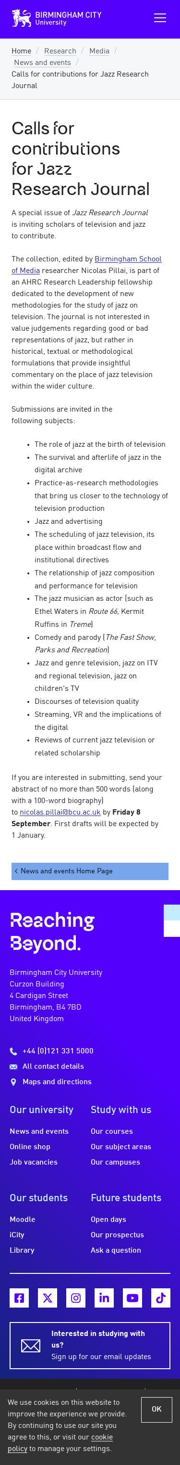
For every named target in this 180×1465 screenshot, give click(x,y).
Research (60, 51)
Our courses (112, 1132)
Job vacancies (34, 1163)
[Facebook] (19, 1298)
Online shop (30, 1147)
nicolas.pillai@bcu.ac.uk (60, 813)
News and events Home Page (67, 871)
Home (21, 51)
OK (157, 1409)
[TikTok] (160, 1298)
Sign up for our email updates (101, 1345)
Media (99, 51)
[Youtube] (132, 1298)
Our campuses (115, 1163)
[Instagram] (75, 1298)
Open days (108, 1220)
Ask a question (116, 1251)
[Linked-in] (104, 1298)
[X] (47, 1298)
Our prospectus (117, 1235)
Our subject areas (121, 1147)
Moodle (23, 1220)
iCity (17, 1235)
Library (22, 1251)
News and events (42, 63)
